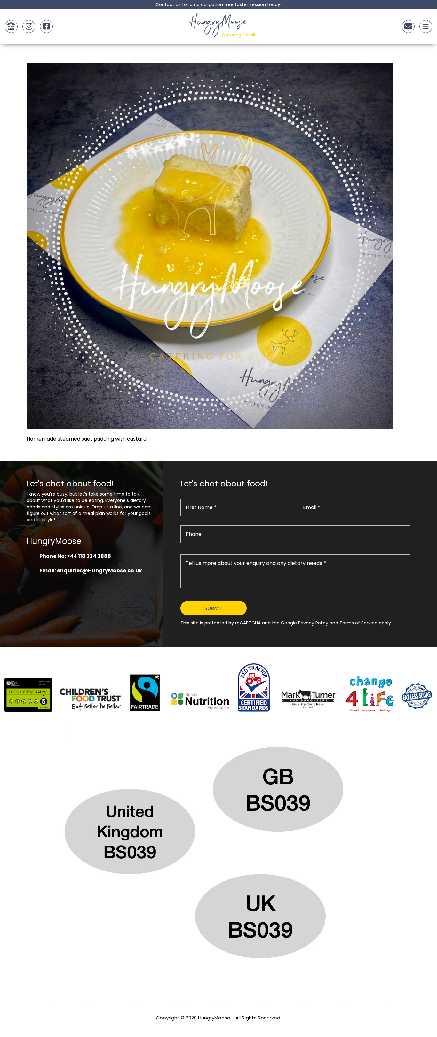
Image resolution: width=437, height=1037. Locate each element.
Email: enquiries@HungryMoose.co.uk (90, 570)
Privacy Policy (218, 1026)
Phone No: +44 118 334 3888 (75, 556)
